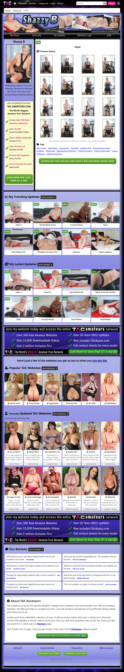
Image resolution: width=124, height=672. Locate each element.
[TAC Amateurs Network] (7, 3)
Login (52, 3)
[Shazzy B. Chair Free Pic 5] (109, 64)
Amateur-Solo (85, 148)
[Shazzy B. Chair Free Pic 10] (109, 85)
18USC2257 (17, 648)
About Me (36, 35)
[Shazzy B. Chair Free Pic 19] (88, 128)
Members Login (85, 35)
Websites (22, 3)
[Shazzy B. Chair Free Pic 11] (46, 106)
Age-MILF (75, 148)
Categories (43, 3)
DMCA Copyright (106, 648)
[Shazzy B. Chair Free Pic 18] (67, 128)
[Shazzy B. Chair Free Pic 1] (46, 64)
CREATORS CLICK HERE (75, 653)
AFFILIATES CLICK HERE (48, 653)
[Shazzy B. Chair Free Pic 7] (67, 85)
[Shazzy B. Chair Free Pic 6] (46, 85)
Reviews (41, 623)
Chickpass (76, 629)
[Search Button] (105, 3)
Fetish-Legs (50, 151)
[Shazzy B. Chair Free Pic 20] (109, 128)
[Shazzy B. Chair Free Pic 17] (46, 128)
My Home (14, 35)
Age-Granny (64, 148)
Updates (32, 3)
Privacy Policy (76, 648)
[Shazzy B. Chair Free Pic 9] (88, 85)
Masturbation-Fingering (66, 151)
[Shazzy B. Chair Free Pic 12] (67, 106)
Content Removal (47, 648)
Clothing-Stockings (54, 154)
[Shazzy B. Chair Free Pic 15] (109, 106)
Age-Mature (53, 148)
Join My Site (100, 360)
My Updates (59, 35)
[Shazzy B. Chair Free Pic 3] (88, 64)
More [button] (59, 3)
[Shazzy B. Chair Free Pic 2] (67, 64)
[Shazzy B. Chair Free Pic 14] (88, 106)
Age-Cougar (41, 148)
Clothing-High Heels (102, 151)
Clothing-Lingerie (85, 151)
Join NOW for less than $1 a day (19, 179)
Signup (112, 3)
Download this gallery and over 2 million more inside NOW (77, 161)
